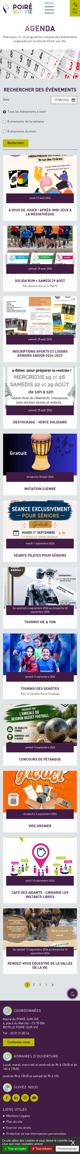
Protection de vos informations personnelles (36, 1133)
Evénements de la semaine (26, 121)
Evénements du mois (22, 131)
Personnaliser (67, 1148)
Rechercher (15, 143)
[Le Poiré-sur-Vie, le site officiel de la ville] (20, 8)
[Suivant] (46, 985)
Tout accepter (16, 1148)
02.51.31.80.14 (19, 1033)
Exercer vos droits (18, 1127)
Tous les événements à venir (27, 111)
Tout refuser (43, 1148)
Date (6, 99)
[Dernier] (52, 985)
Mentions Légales (18, 1115)
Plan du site (14, 1121)
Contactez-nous (18, 1042)
